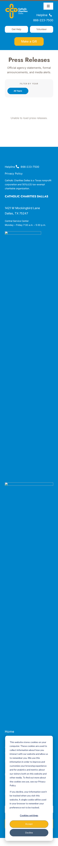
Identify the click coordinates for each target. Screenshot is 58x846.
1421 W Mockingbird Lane (22, 208)
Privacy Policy (14, 173)
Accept (29, 823)
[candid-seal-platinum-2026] (23, 232)
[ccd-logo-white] (16, 4)
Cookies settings (29, 815)
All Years (18, 91)
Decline (29, 832)
